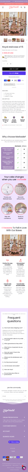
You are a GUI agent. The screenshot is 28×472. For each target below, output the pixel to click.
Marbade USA (9, 463)
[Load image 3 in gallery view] (14, 40)
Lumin (5, 465)
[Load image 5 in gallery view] (22, 40)
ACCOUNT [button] (6, 431)
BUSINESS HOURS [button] (8, 437)
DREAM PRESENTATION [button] (10, 417)
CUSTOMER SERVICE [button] (9, 426)
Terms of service (10, 467)
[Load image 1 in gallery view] (5, 40)
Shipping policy (19, 467)
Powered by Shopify (16, 463)
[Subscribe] (24, 396)
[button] (2, 7)
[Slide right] (26, 40)
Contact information (14, 469)
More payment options (14, 76)
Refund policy (15, 465)
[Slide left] (1, 40)
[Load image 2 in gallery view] (10, 40)
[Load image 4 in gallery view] (18, 40)
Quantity (4, 61)
